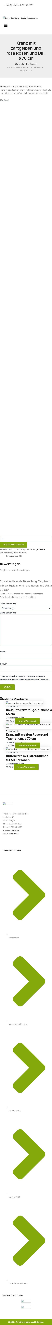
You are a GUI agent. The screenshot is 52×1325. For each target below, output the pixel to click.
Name (3, 651)
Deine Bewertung (8, 603)
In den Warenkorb (13, 544)
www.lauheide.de (11, 833)
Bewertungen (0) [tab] (14, 556)
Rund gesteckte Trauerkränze (13, 86)
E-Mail (3, 664)
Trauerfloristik (34, 86)
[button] (26, 25)
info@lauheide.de (11, 830)
